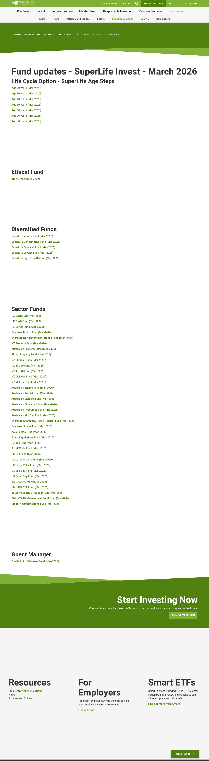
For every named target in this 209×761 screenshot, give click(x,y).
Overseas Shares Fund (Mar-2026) (31, 426)
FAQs (42, 18)
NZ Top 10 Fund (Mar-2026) (27, 371)
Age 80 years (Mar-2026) (26, 121)
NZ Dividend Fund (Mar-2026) (28, 376)
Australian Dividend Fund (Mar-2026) (33, 398)
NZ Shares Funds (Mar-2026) (28, 360)
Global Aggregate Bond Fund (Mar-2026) (35, 503)
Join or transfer (183, 615)
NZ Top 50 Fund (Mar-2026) (27, 365)
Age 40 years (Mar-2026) (26, 99)
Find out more (86, 710)
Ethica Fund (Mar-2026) (25, 178)
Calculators (163, 18)
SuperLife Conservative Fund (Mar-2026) (35, 241)
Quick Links (183, 753)
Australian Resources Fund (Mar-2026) (34, 409)
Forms (101, 18)
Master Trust (88, 11)
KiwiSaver (23, 11)
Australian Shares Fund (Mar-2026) (32, 387)
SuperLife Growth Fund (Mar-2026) (32, 252)
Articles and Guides (78, 18)
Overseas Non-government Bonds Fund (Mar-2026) (42, 337)
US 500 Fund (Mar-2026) (26, 454)
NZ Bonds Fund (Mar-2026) (27, 326)
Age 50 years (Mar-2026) (26, 104)
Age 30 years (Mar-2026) (26, 93)
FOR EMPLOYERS (153, 3)
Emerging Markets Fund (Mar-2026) (32, 437)
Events (145, 18)
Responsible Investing (117, 11)
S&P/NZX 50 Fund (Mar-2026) (29, 481)
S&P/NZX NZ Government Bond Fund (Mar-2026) (40, 498)
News (56, 18)
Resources (176, 11)
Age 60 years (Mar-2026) (26, 110)
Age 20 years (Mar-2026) (26, 88)
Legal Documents (122, 18)
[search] (137, 3)
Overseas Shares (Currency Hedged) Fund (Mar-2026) (43, 420)
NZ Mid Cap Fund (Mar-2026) (28, 382)
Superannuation (62, 11)
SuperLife (16, 35)
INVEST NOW (109, 3)
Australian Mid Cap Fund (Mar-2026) (33, 415)
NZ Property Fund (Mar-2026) (29, 343)
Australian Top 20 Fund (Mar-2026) (32, 393)
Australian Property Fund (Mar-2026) (33, 349)
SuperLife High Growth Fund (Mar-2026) (35, 258)
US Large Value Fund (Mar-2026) (30, 465)
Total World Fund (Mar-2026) (28, 448)
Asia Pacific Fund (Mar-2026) (29, 432)
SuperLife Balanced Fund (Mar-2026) (33, 247)
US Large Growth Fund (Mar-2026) (32, 459)
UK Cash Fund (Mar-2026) (26, 321)
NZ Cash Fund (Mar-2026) (26, 315)
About (172, 3)
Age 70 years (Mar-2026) (26, 115)
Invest (41, 11)
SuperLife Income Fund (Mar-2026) (32, 236)
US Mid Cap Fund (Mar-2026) (28, 470)
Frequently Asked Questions (25, 691)
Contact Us (189, 3)
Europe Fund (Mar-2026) (25, 442)
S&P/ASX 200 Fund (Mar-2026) (29, 487)
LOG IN (126, 3)
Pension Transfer (150, 11)
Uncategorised (65, 35)
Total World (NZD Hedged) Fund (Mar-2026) (37, 492)
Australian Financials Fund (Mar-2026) (34, 404)
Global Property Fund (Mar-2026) (31, 354)
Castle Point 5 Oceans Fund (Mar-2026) (35, 561)
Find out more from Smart (164, 703)
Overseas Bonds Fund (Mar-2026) (31, 332)
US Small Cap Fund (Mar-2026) (29, 476)
